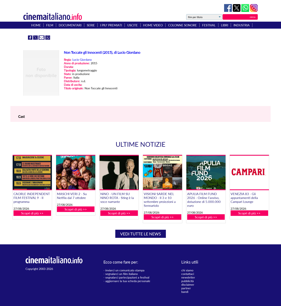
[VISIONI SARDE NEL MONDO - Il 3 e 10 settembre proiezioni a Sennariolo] (162, 172)
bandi (184, 291)
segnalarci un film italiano (121, 274)
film (49, 25)
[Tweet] (237, 11)
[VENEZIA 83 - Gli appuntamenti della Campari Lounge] (249, 172)
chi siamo (187, 270)
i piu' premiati (111, 25)
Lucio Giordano (82, 59)
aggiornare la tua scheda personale (127, 281)
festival (209, 25)
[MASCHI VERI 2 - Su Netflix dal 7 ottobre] (75, 172)
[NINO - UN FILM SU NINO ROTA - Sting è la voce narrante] (119, 172)
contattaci (187, 274)
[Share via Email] (42, 38)
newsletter (188, 277)
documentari (70, 25)
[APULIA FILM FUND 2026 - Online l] (205, 172)
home (36, 25)
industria (242, 25)
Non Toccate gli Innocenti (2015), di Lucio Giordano (102, 52)
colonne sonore (182, 25)
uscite (132, 25)
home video (153, 25)
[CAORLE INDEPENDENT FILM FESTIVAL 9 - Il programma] (32, 172)
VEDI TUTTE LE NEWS (140, 233)
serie (91, 25)
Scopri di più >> (32, 213)
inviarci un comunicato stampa (124, 270)
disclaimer (187, 284)
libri (224, 25)
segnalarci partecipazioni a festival (127, 277)
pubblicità (187, 281)
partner (186, 288)
